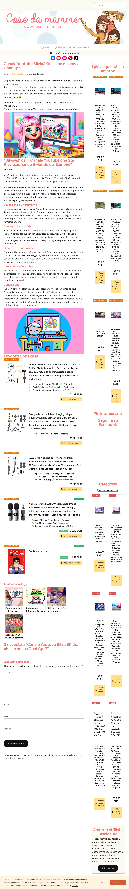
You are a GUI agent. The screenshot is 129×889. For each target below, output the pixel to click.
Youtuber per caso (39, 550)
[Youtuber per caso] (16, 561)
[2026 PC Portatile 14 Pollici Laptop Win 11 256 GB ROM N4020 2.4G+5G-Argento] (99, 510)
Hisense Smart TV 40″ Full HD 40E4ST (100, 332)
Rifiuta (102, 883)
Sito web (7, 729)
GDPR (75, 886)
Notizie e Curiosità (36, 74)
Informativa (108, 868)
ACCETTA (118, 883)
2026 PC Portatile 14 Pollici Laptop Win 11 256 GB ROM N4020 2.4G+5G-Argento (100, 533)
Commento (9, 672)
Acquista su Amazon (72, 399)
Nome (7, 704)
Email (6, 716)
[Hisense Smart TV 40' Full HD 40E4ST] (100, 315)
